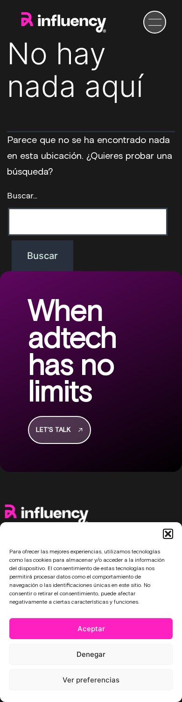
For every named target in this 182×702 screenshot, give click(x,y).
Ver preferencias (91, 679)
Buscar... (22, 196)
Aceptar (91, 628)
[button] (168, 533)
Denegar (91, 654)
